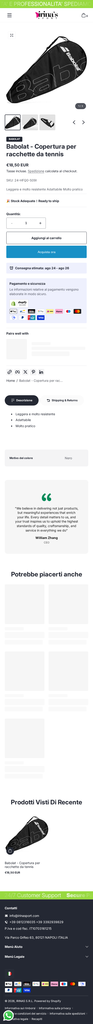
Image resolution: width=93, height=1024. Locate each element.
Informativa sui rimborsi (20, 1008)
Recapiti (37, 1019)
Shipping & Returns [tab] (65, 400)
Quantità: (13, 214)
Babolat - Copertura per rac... (41, 380)
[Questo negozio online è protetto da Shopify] (46, 303)
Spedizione (36, 171)
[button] (83, 15)
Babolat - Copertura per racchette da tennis (22, 865)
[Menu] (9, 15)
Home (10, 380)
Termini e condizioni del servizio (25, 1013)
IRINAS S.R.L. (25, 1001)
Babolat (14, 139)
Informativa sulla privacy (55, 1008)
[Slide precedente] (74, 122)
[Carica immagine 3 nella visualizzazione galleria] (47, 122)
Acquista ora (47, 252)
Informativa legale (16, 1019)
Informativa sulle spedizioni (67, 1013)
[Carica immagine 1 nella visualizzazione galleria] (13, 122)
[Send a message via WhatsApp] (8, 1015)
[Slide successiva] (83, 122)
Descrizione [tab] (24, 400)
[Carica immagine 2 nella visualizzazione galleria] (30, 122)
